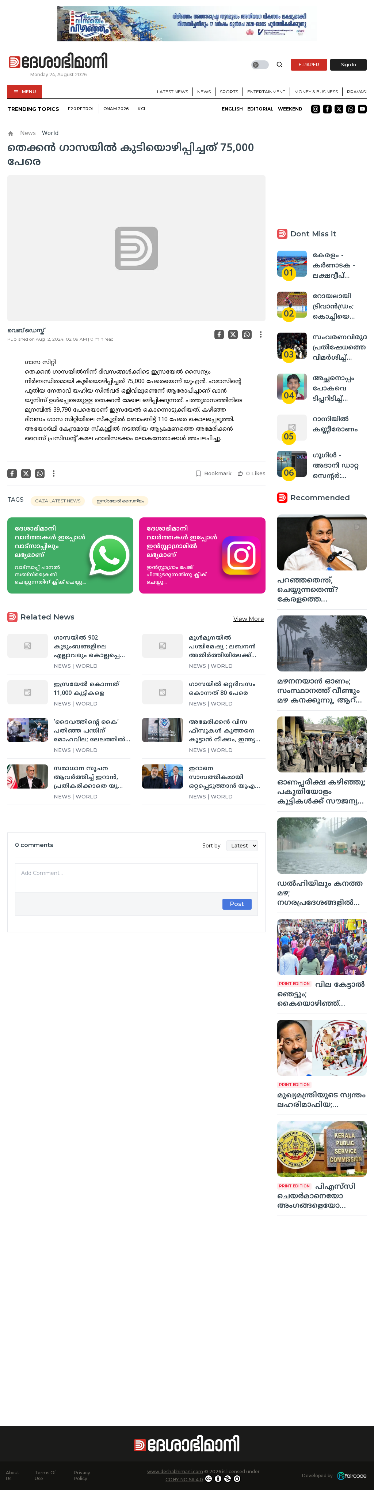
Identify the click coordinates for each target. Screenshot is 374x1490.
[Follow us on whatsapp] (350, 109)
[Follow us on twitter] (338, 109)
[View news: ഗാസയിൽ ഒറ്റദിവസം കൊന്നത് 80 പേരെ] (162, 692)
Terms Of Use (45, 1475)
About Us (12, 1475)
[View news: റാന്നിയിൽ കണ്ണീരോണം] (292, 428)
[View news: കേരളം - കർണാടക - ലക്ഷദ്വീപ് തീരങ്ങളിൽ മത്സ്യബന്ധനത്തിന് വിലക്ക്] (292, 264)
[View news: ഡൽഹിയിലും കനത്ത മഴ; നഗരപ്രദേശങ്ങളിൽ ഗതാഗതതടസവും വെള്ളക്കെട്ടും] (322, 845)
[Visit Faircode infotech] (352, 1476)
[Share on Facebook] (219, 334)
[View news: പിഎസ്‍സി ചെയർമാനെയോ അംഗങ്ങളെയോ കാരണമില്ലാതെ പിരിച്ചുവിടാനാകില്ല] (322, 1149)
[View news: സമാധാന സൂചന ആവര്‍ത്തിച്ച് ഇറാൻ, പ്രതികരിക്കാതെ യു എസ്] (27, 776)
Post (237, 904)
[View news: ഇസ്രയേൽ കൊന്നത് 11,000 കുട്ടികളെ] (27, 692)
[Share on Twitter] (233, 334)
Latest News (172, 91)
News (204, 91)
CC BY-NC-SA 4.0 (184, 1479)
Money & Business (316, 91)
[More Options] (261, 334)
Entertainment (266, 91)
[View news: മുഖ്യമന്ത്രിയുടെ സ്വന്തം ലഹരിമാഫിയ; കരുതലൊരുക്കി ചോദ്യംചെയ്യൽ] (322, 1048)
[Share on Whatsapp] (247, 334)
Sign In (348, 64)
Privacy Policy (82, 1475)
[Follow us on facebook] (327, 109)
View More (248, 618)
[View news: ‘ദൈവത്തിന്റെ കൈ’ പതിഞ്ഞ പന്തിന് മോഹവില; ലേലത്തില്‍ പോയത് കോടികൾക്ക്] (27, 730)
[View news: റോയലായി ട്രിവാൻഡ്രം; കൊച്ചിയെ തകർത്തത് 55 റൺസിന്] (292, 305)
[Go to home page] (58, 61)
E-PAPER (309, 64)
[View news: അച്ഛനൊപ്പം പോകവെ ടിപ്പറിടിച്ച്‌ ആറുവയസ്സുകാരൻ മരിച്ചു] (292, 387)
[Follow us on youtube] (362, 109)
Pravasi (357, 91)
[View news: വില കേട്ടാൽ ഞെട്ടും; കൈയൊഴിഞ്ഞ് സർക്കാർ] (322, 947)
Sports (229, 91)
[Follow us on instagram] (315, 109)
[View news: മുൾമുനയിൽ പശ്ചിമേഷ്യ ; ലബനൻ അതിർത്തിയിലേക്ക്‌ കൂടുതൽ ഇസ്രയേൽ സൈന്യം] (162, 646)
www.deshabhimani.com (175, 1471)
